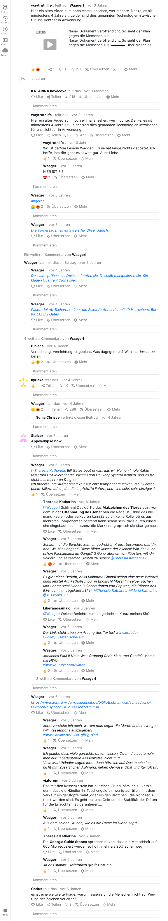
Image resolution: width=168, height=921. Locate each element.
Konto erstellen (5, 44)
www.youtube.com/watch (64, 665)
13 (43, 69)
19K (79, 69)
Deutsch (5, 55)
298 (73, 409)
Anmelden (5, 33)
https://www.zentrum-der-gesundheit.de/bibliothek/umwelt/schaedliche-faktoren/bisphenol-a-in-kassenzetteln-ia (91, 704)
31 (65, 69)
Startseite (5, 11)
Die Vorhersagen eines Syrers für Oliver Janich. (70, 230)
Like (39, 96)
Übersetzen (99, 69)
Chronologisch (5, 22)
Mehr (133, 69)
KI (119, 69)
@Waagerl (51, 507)
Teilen (56, 96)
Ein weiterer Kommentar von (55, 254)
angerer (37, 201)
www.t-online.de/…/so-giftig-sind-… (72, 735)
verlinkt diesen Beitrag (50, 262)
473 (83, 135)
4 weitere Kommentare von (54, 338)
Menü (5, 914)
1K (66, 385)
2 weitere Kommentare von (66, 678)
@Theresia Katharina (48, 470)
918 (72, 96)
